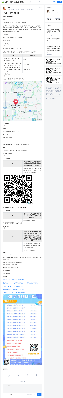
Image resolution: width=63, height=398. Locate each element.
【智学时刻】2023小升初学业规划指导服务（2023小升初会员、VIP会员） (20, 283)
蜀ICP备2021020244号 (51, 98)
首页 (6, 2)
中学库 (11, 2)
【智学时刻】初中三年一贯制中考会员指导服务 (14, 292)
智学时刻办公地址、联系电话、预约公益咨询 (13, 280)
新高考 (22, 2)
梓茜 (9, 7)
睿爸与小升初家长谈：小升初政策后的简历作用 (14, 286)
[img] (5, 394)
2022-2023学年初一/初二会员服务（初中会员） (14, 289)
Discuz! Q (54, 94)
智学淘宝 (16, 2)
